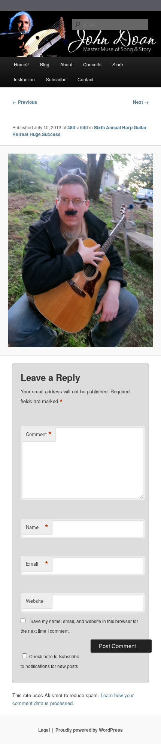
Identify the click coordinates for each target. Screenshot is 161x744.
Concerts (92, 64)
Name (37, 527)
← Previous (24, 102)
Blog (44, 64)
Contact (85, 79)
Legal (44, 729)
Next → (141, 102)
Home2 (21, 64)
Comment (39, 434)
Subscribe (56, 79)
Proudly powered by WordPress (89, 729)
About (66, 64)
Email (37, 564)
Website (34, 600)
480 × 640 (77, 127)
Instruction (24, 79)
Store (117, 64)
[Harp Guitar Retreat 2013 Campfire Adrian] (80, 250)
